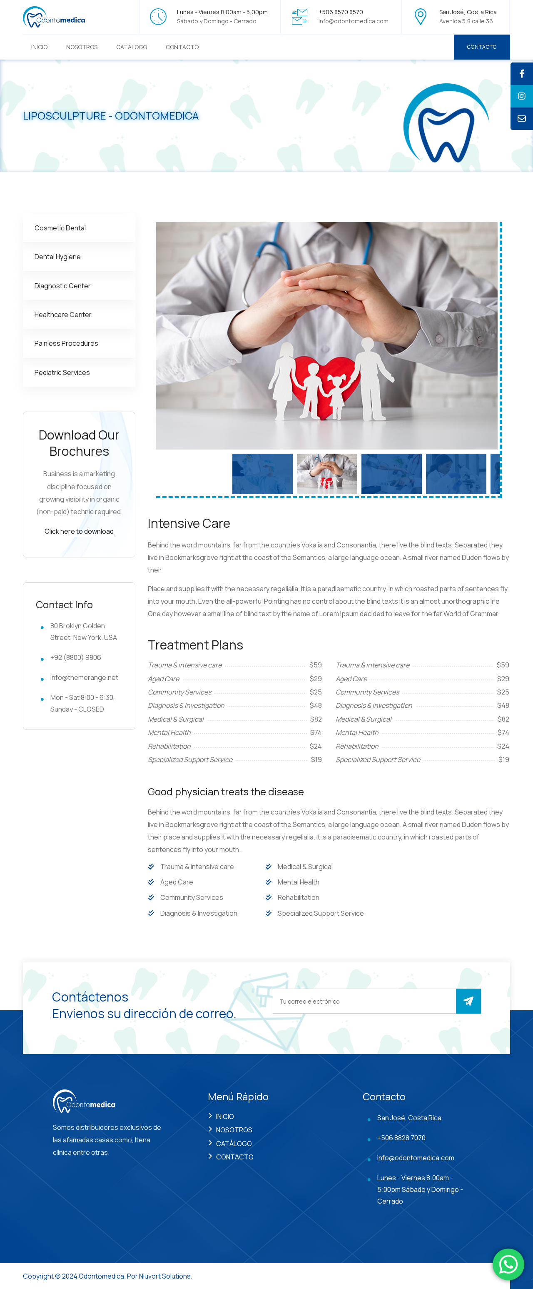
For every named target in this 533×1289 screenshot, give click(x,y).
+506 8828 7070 (401, 1137)
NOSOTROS (81, 47)
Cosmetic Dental (60, 227)
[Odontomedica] (54, 16)
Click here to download (79, 531)
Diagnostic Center (63, 285)
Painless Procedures (66, 343)
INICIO (39, 47)
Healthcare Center (63, 314)
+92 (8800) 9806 (75, 657)
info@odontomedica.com (354, 21)
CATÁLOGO (131, 47)
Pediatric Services (62, 372)
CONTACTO (182, 47)
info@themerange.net (84, 677)
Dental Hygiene (58, 256)
